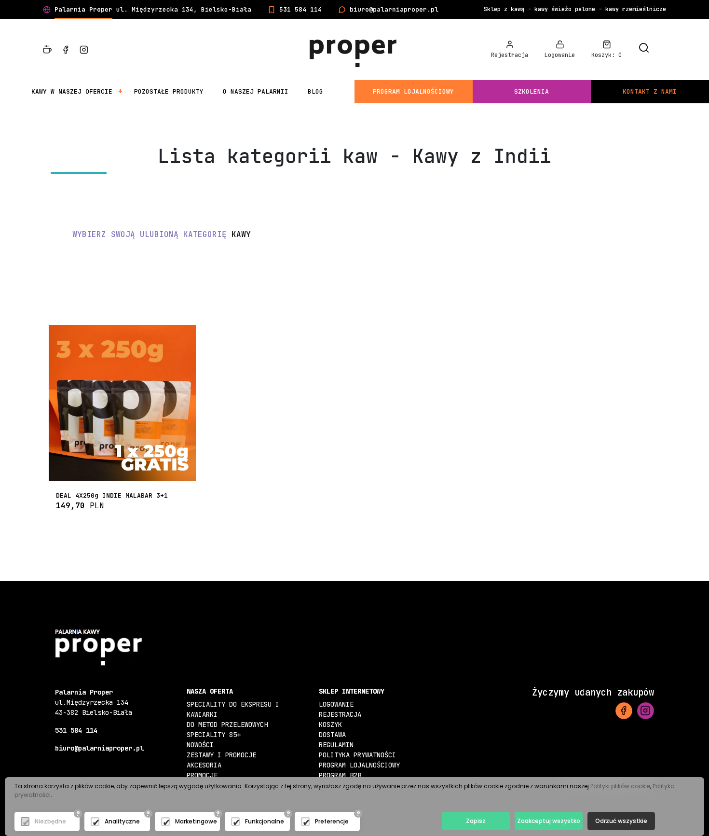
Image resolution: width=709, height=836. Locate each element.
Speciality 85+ (214, 734)
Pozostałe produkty (169, 91)
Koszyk (330, 724)
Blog (315, 91)
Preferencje (332, 821)
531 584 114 (300, 9)
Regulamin (336, 744)
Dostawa (332, 734)
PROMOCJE (202, 775)
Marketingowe (196, 821)
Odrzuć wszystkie (621, 821)
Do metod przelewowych (227, 724)
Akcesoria (204, 765)
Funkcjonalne (264, 821)
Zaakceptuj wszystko (548, 821)
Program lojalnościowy (413, 91)
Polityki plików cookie (620, 786)
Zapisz (476, 821)
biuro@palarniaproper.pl (394, 9)
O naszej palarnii (255, 91)
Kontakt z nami (650, 91)
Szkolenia (531, 91)
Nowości (200, 744)
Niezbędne (50, 821)
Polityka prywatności (357, 755)
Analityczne (122, 821)
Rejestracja (340, 714)
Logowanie (336, 704)
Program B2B (340, 775)
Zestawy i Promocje (221, 755)
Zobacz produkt (122, 470)
